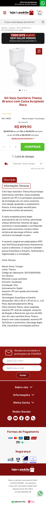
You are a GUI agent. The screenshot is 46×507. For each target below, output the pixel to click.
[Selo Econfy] (33, 460)
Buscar (43, 22)
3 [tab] (24, 90)
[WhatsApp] (34, 417)
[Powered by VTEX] (31, 502)
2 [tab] (22, 90)
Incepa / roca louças (36, 119)
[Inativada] (25, 459)
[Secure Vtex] (18, 459)
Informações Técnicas (16, 185)
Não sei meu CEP (37, 169)
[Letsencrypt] (11, 459)
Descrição (9, 179)
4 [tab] (26, 90)
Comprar (33, 147)
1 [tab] (19, 90)
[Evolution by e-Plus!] (18, 502)
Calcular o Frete (23, 163)
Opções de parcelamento (22, 138)
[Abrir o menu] (5, 12)
